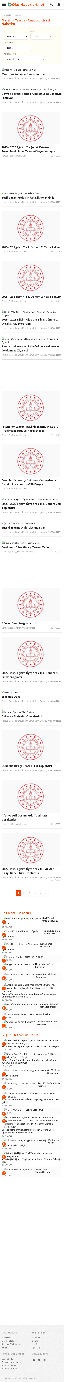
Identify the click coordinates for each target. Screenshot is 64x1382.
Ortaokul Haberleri (10, 1362)
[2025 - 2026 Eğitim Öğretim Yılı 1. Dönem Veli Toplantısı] (31, 499)
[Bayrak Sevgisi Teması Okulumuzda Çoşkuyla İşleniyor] (31, 89)
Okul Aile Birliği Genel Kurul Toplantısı (27, 766)
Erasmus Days (11, 696)
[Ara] (51, 4)
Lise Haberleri (8, 1359)
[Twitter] (39, 1360)
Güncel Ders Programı (16, 623)
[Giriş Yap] (58, 4)
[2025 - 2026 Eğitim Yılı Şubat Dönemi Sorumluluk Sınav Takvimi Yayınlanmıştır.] (31, 128)
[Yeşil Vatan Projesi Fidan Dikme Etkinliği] (31, 193)
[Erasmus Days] (31, 692)
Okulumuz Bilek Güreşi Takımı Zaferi (26, 547)
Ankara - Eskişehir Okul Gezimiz (22, 716)
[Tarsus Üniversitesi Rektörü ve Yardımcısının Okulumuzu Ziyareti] (31, 340)
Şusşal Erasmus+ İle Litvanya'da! (23, 527)
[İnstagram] (44, 1360)
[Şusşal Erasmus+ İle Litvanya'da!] (31, 523)
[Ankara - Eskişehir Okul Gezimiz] (31, 712)
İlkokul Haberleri (9, 1365)
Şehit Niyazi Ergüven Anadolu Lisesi (19, 551)
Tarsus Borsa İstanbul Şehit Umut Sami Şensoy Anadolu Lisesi (31, 78)
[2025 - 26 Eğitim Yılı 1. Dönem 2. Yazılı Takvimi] (31, 227)
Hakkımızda (7, 1337)
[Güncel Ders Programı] (31, 604)
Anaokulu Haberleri (10, 1368)
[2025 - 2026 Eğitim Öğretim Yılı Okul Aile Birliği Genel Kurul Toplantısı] (31, 849)
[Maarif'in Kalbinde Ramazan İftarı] (31, 69)
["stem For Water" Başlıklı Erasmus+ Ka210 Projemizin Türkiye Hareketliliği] (31, 407)
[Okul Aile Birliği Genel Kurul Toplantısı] (31, 746)
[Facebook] (34, 1360)
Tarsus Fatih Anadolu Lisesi (15, 155)
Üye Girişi (36, 1347)
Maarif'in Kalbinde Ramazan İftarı (24, 74)
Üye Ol (35, 1344)
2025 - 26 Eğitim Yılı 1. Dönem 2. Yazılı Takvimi (32, 247)
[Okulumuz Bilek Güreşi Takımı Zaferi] (31, 542)
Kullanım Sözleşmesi (11, 1344)
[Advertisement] (35, 176)
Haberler (17, 15)
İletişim (5, 1347)
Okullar (35, 1340)
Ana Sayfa (6, 15)
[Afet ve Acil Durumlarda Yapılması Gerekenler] (31, 796)
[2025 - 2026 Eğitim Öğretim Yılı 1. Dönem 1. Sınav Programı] (31, 653)
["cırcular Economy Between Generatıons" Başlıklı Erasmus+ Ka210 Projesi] (31, 460)
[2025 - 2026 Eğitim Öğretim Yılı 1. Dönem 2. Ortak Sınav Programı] (31, 313)
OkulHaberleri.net (28, 4)
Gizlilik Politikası (9, 1340)
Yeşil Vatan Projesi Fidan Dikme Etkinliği (28, 197)
